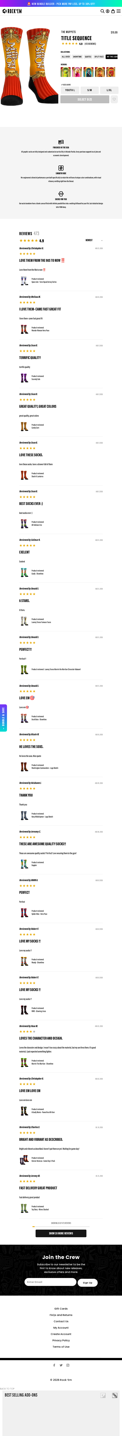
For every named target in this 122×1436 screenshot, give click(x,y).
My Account (61, 1328)
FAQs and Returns (61, 1315)
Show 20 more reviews (61, 1233)
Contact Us (61, 1321)
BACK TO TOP (7, 1388)
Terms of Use (61, 1347)
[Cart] (113, 11)
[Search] (102, 11)
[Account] (108, 11)
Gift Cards (61, 1309)
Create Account (61, 1334)
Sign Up (87, 1283)
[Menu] (119, 11)
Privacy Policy (61, 1340)
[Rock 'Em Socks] (11, 11)
